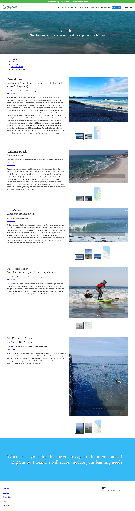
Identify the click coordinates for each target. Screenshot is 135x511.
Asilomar (14, 62)
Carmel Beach (15, 59)
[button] (98, 119)
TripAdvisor (7, 497)
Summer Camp (73, 7)
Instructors (82, 7)
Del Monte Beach (17, 67)
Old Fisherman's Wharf (18, 69)
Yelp (4, 501)
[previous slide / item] (70, 99)
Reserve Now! (116, 7)
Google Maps (7, 505)
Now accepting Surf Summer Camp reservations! (68, 2)
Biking (97, 7)
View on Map (11, 93)
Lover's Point (15, 64)
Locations (90, 7)
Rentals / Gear (105, 7)
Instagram (6, 493)
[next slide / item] (126, 99)
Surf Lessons (62, 7)
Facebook (6, 488)
